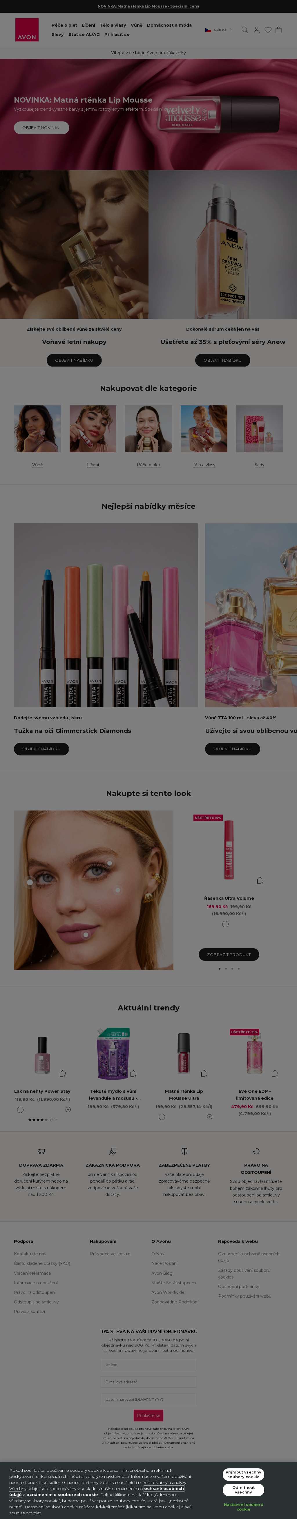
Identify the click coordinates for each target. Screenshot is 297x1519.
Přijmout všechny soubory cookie (243, 1474)
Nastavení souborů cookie (243, 1507)
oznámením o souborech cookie (62, 1494)
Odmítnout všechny (243, 1489)
